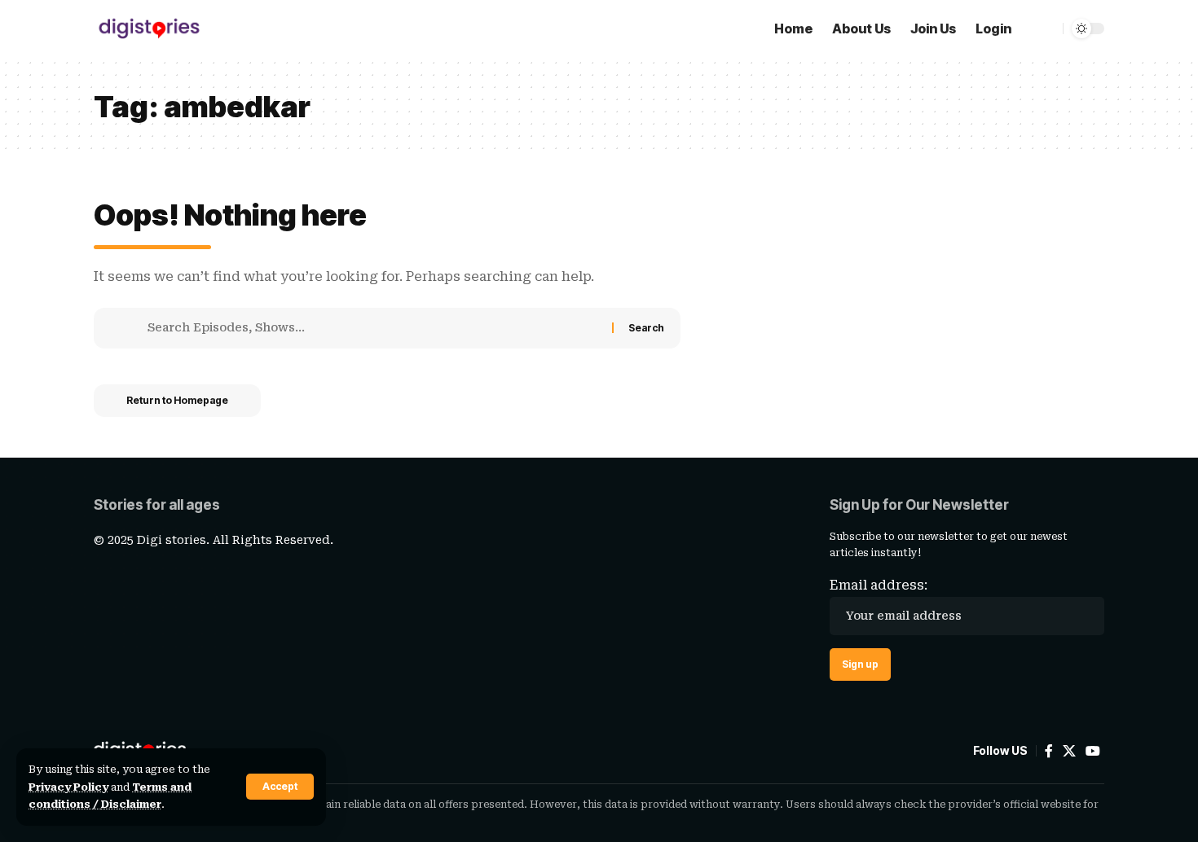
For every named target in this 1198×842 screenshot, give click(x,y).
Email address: (878, 585)
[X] (1069, 751)
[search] (1040, 28)
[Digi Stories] (149, 28)
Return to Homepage (177, 400)
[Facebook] (1049, 751)
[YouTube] (1092, 751)
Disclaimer (131, 804)
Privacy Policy (68, 787)
